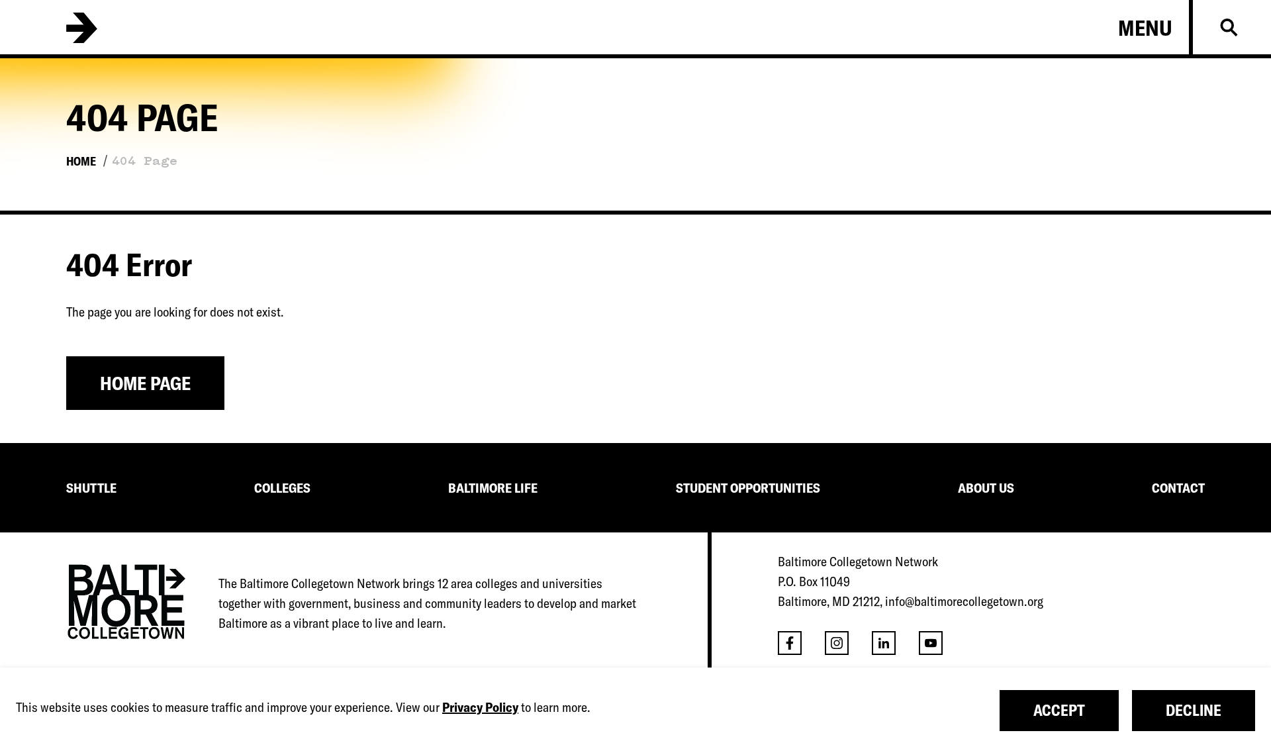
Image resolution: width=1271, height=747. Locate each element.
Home (81, 161)
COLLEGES (282, 487)
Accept (1059, 710)
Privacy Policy (480, 707)
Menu (1145, 28)
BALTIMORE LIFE (493, 487)
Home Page (145, 383)
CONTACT (1178, 487)
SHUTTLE (91, 487)
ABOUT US (986, 487)
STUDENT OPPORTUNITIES (748, 487)
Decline (1193, 710)
